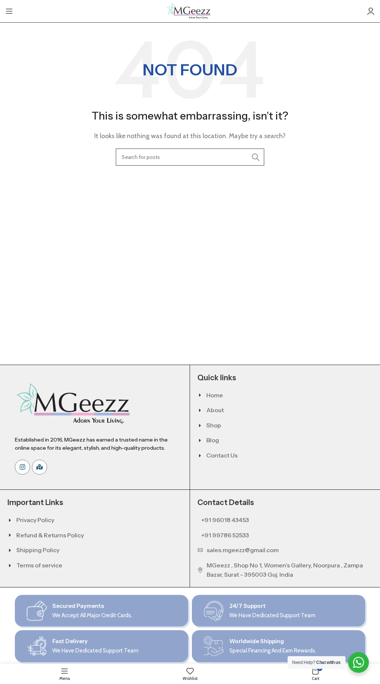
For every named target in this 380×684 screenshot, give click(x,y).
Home (214, 395)
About (215, 410)
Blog (212, 440)
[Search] (255, 157)
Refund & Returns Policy (50, 535)
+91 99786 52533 (225, 535)
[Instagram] (22, 467)
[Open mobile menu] (9, 11)
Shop (213, 425)
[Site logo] (190, 10)
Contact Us (222, 455)
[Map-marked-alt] (39, 467)
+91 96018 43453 (225, 520)
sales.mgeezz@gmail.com (243, 550)
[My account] (370, 11)
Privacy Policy (35, 520)
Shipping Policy (37, 550)
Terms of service (39, 565)
